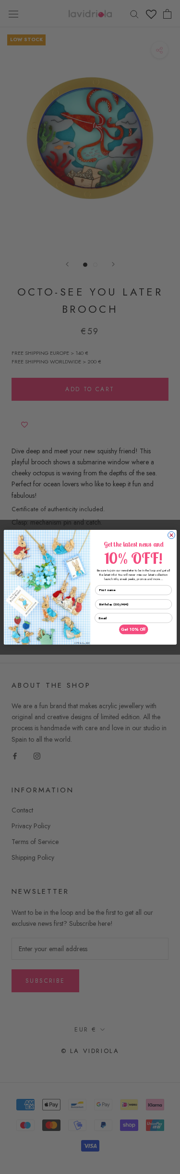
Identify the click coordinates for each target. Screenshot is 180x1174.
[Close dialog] (171, 534)
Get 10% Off (133, 629)
